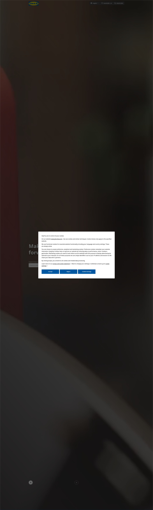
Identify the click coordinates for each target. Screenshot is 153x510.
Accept (50, 271)
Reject (68, 271)
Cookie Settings (86, 271)
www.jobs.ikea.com (56, 239)
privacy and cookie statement (61, 264)
